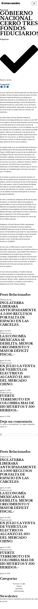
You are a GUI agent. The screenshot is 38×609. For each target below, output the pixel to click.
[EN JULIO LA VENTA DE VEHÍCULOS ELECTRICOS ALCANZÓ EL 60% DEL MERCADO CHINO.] (6, 363)
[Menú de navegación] (34, 3)
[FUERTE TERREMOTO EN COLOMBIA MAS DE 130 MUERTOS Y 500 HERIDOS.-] (6, 393)
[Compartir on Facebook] (2, 87)
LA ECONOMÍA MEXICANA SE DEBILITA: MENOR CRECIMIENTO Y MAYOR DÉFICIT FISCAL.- (16, 345)
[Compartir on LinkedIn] (8, 87)
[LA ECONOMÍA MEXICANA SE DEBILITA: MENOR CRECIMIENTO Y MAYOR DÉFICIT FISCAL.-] (6, 333)
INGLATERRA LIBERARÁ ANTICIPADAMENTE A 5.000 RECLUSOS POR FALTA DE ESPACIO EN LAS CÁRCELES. (18, 314)
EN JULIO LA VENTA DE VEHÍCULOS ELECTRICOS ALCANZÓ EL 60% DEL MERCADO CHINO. (17, 375)
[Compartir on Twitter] (5, 87)
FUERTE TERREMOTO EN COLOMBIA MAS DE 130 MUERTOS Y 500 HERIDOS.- (17, 403)
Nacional (4, 10)
